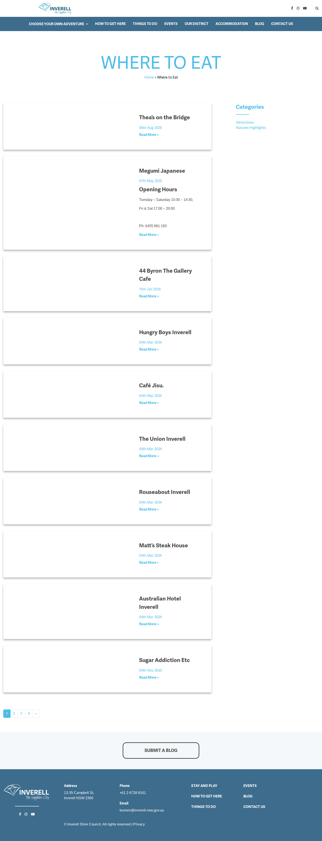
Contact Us (282, 23)
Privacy (139, 824)
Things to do (145, 23)
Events (171, 23)
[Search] (313, 8)
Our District (197, 23)
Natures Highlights (251, 127)
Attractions (245, 122)
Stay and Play (204, 785)
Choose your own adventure (56, 24)
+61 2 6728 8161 (133, 793)
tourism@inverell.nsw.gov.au (142, 810)
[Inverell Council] (55, 8)
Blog (259, 23)
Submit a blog (161, 750)
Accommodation (232, 23)
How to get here (110, 23)
